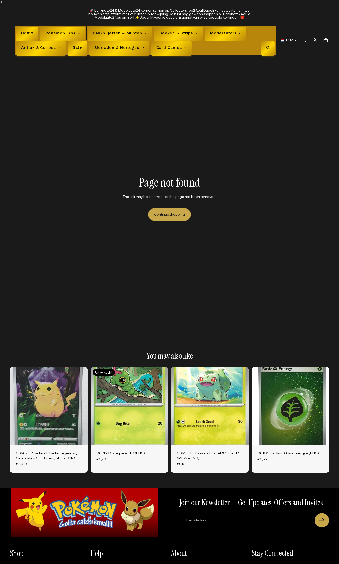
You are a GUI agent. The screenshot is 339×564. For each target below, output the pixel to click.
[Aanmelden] (322, 520)
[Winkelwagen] (325, 40)
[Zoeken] (304, 40)
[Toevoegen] (79, 437)
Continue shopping (169, 214)
